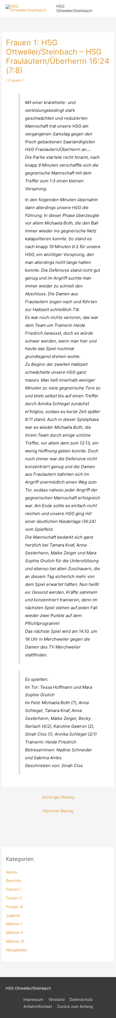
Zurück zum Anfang (75, 1006)
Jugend (12, 915)
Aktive (11, 872)
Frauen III (14, 906)
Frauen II (14, 898)
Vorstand (56, 999)
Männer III (15, 941)
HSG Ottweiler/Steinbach (74, 8)
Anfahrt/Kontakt (37, 1006)
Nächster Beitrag (58, 811)
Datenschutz (81, 999)
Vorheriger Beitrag (58, 797)
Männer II (14, 932)
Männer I (14, 924)
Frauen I (13, 889)
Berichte (13, 880)
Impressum (33, 999)
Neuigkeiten (16, 950)
